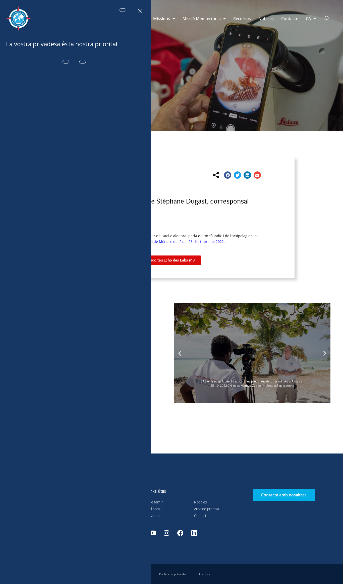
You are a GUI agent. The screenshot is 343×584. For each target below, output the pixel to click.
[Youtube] (152, 533)
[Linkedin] (194, 533)
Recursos (242, 18)
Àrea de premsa (206, 508)
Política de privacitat (173, 574)
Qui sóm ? (154, 508)
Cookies (204, 574)
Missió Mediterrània (202, 18)
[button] (326, 19)
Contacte (289, 18)
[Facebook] (180, 533)
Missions (161, 18)
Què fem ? (154, 502)
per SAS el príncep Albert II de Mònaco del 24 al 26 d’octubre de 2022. (166, 241)
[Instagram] (166, 533)
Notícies (266, 18)
